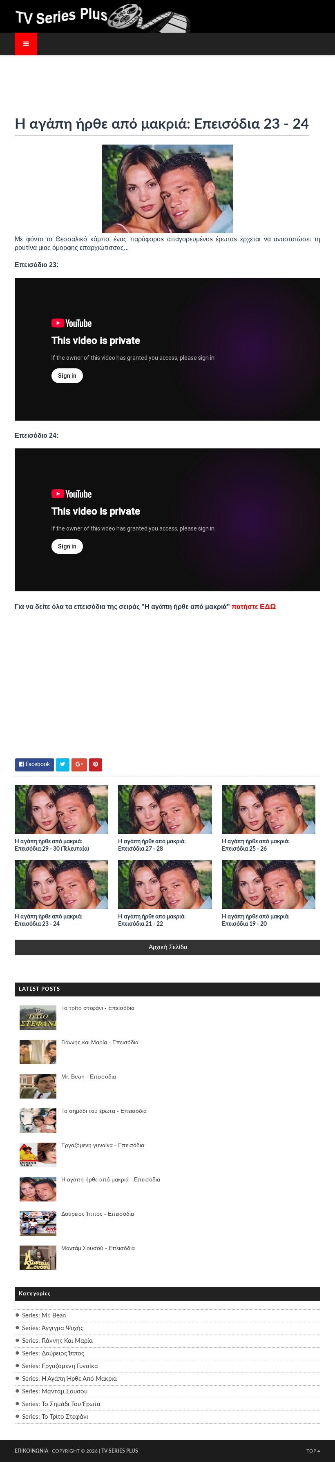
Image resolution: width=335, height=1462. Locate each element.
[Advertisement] (167, 80)
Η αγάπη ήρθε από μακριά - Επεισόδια (110, 1179)
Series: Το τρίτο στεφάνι (55, 1417)
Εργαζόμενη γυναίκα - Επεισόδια (102, 1145)
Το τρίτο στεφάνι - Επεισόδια (97, 1008)
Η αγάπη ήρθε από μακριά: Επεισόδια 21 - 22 (152, 920)
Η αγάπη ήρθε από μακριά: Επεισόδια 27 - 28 (152, 845)
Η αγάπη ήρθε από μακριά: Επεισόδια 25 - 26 (256, 845)
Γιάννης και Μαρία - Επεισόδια (99, 1042)
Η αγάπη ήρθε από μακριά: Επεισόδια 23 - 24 (49, 920)
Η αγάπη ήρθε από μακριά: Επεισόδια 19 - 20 (256, 920)
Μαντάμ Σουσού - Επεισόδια (98, 1248)
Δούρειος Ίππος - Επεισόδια (97, 1213)
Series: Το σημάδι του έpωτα (61, 1404)
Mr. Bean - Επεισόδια (88, 1076)
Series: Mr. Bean (44, 1316)
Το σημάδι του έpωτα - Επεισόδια (104, 1111)
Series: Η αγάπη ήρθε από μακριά (69, 1379)
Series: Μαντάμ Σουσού (54, 1391)
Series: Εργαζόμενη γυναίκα (60, 1366)
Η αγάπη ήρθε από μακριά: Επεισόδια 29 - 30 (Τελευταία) (52, 845)
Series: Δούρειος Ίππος (53, 1354)
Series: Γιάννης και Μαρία (57, 1341)
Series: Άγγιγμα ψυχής (52, 1328)
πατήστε (254, 606)
